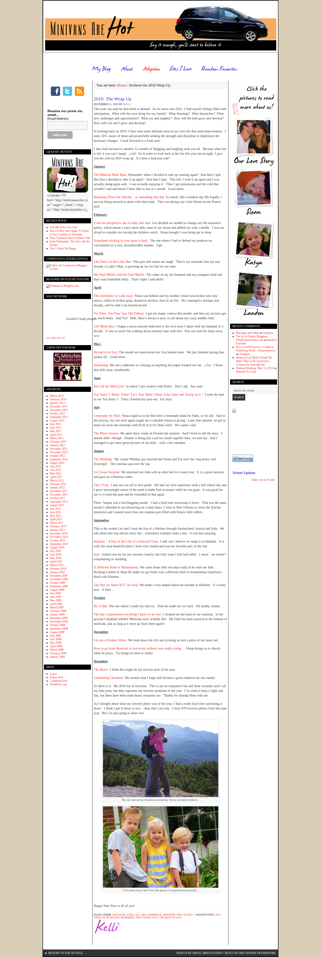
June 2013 (55, 427)
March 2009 (56, 607)
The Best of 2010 (170, 917)
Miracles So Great (246, 371)
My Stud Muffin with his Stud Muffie (119, 274)
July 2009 (55, 593)
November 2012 (59, 452)
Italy (97, 554)
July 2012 (55, 466)
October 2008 (57, 625)
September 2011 (59, 501)
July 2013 (55, 424)
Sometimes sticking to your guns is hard (120, 240)
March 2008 (56, 649)
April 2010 (56, 561)
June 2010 (55, 554)
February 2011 (58, 526)
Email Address (58, 118)
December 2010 (58, 533)
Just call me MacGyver (109, 386)
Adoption (268, 333)
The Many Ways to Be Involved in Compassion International (254, 361)
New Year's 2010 (147, 917)
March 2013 (56, 438)
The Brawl (101, 669)
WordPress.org (58, 684)
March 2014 (56, 396)
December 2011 (58, 491)
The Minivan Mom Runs (110, 175)
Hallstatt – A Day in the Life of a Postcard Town (126, 541)
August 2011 (57, 505)
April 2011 (56, 519)
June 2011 (55, 512)
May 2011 (55, 515)
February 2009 (58, 611)
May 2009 (55, 600)
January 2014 (57, 403)
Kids (130, 914)
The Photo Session (106, 433)
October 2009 (57, 582)
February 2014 (58, 399)
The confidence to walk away (113, 296)
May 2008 (55, 642)
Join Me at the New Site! (64, 227)
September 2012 (59, 459)
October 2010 (57, 540)
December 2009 (58, 575)
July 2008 (55, 635)
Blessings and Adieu (247, 333)
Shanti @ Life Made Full (250, 357)
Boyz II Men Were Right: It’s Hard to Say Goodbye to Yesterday (69, 232)
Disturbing (101, 365)
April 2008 (56, 646)
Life (143, 914)
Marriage (155, 914)
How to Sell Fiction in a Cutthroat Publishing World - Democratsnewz (256, 348)
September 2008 (59, 628)
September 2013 (59, 417)
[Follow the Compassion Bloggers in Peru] (67, 269)
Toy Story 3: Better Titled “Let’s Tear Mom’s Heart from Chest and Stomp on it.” (148, 394)
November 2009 (59, 579)
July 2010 (55, 551)
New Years (184, 914)
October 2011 (57, 498)
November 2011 (59, 494)
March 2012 (56, 480)
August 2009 (57, 589)
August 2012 (57, 463)
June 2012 (55, 470)
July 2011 (55, 508)
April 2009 (56, 604)
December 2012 (58, 448)
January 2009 (57, 614)
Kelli (127, 104)
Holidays (118, 914)
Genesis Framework (260, 953)
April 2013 (56, 434)
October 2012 (57, 455)
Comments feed (58, 680)
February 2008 (58, 653)
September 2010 (59, 544)
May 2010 (55, 558)
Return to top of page (65, 953)
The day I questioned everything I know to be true (127, 614)
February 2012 (58, 484)
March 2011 (56, 522)
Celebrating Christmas (108, 678)
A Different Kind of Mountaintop (116, 567)
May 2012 (55, 473)
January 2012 (57, 487)
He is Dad (100, 606)
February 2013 (58, 441)
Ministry (169, 914)
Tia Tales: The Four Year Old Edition (119, 313)
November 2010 (59, 537)
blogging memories (120, 917)
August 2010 (57, 547)
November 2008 (59, 621)
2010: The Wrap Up (112, 98)
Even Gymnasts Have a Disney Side (70, 238)
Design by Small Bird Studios (199, 953)
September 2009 (59, 586)
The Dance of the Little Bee (112, 262)
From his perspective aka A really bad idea (122, 223)
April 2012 (56, 477)
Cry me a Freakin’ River (110, 640)
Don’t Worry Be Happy (63, 248)
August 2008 (57, 632)
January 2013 (57, 445)
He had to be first (105, 352)
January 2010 (57, 572)
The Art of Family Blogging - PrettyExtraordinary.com (252, 338)
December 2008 (58, 618)
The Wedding (103, 459)
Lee (136, 914)
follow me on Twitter (263, 479)
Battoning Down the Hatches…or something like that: (130, 197)
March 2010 (56, 565)
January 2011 (57, 530)
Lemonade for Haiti (107, 415)
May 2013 (55, 431)
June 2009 (55, 597)
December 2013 (58, 406)
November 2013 (59, 410)
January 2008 (57, 656)
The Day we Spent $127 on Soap (116, 585)
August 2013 (57, 420)
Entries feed (56, 677)
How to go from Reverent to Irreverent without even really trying (137, 648)
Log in (53, 673)
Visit (55, 338)
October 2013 (57, 413)
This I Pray (101, 485)
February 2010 (58, 568)
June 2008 (55, 639)
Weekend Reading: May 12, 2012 (254, 368)
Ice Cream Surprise (106, 472)
